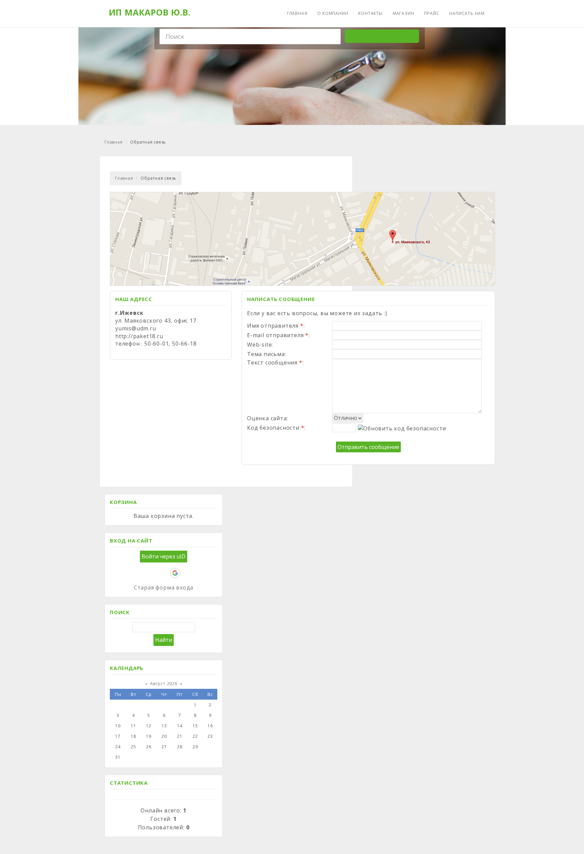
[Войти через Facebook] (152, 573)
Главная (113, 142)
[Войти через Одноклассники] (186, 573)
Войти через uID (164, 556)
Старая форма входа (163, 587)
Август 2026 (163, 683)
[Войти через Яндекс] (164, 573)
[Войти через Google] (175, 573)
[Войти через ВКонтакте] (141, 573)
